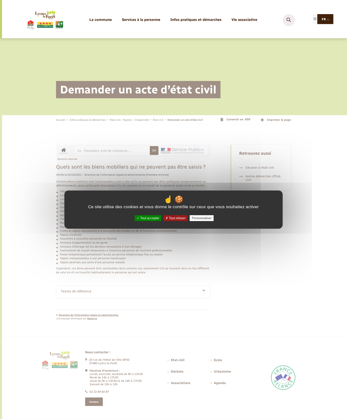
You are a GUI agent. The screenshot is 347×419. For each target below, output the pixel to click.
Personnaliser (202, 218)
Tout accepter (149, 218)
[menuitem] (100, 20)
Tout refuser (177, 218)
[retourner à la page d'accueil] (44, 20)
